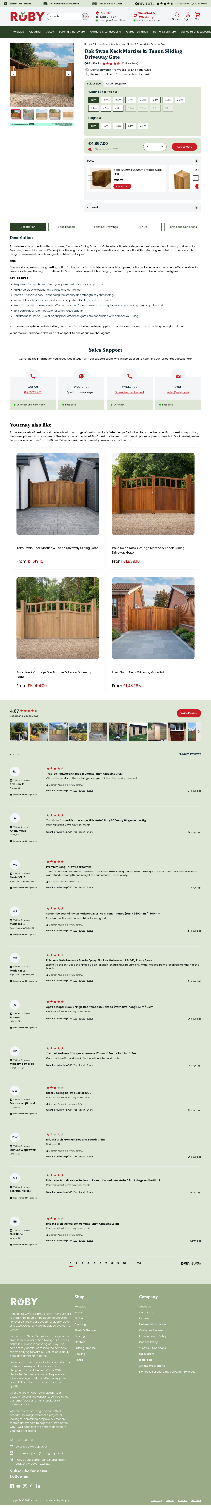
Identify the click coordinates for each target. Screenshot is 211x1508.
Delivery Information (152, 1324)
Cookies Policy (148, 1342)
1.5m (106, 126)
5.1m (167, 108)
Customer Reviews (151, 1330)
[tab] (190, 754)
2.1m (106, 100)
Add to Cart (122, 186)
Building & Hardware (72, 32)
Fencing (80, 1336)
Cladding (35, 32)
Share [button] (90, 790)
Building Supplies (85, 1348)
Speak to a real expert (81, 392)
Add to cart (184, 147)
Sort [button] (13, 754)
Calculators (146, 1354)
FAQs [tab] (143, 227)
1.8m (93, 100)
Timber (79, 1318)
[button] (120, 63)
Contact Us (146, 1312)
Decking (80, 1354)
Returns (144, 1318)
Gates (50, 32)
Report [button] (82, 790)
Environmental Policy (152, 1336)
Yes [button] (75, 790)
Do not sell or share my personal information (168, 1372)
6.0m (155, 108)
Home (87, 44)
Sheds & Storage (85, 1330)
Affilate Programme (152, 1366)
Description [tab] (27, 227)
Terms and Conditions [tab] (182, 227)
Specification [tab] (66, 227)
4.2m (94, 108)
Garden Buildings (137, 32)
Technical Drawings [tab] (105, 227)
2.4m (118, 100)
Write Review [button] (189, 713)
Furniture (196, 1500)
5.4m (131, 108)
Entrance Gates (100, 44)
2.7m (131, 100)
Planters (80, 1342)
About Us (145, 1306)
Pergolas (18, 32)
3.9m (180, 100)
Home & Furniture (164, 32)
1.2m (93, 126)
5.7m (143, 108)
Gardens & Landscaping (105, 32)
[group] (27, 711)
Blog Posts (145, 1360)
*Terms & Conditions (152, 1348)
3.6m (168, 100)
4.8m (118, 108)
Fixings (79, 1360)
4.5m (106, 108)
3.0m (143, 100)
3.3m (155, 100)
